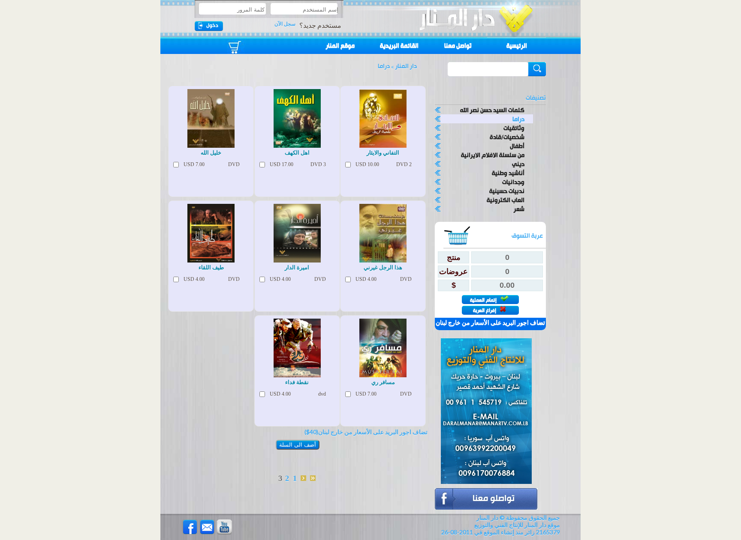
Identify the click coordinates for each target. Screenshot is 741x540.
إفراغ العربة (485, 310)
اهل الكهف (297, 152)
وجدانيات (513, 181)
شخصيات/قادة (507, 136)
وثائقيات (513, 127)
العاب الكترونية (505, 199)
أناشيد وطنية (508, 172)
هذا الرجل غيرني (383, 267)
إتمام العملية (484, 300)
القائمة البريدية (399, 46)
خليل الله (211, 152)
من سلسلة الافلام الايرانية (492, 154)
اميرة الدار (297, 267)
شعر (519, 208)
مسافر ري (383, 382)
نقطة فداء (297, 382)
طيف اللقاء (211, 267)
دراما (518, 118)
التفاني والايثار (383, 152)
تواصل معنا (458, 46)
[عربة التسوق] (240, 43)
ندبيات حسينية (506, 190)
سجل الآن (284, 24)
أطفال (517, 145)
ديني (518, 163)
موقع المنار (340, 46)
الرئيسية (516, 46)
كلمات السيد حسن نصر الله (492, 109)
